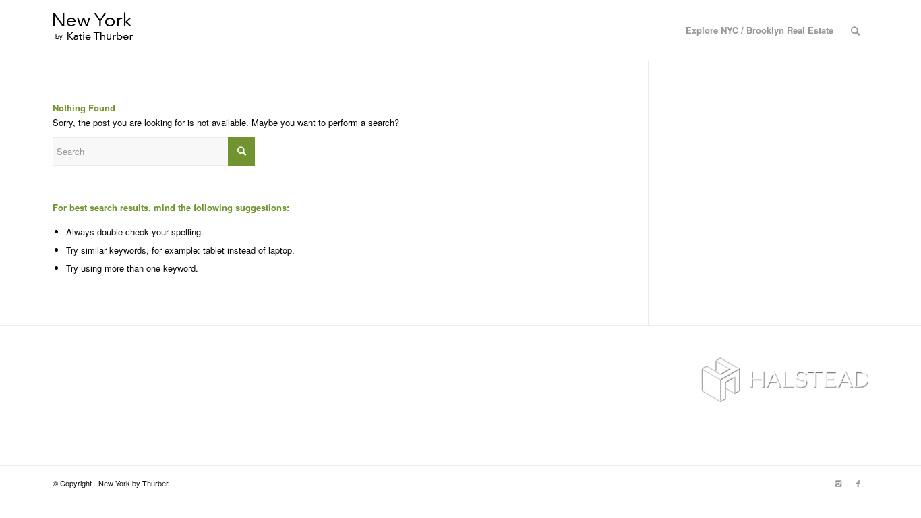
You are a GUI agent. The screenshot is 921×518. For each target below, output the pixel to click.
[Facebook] (858, 483)
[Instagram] (838, 483)
